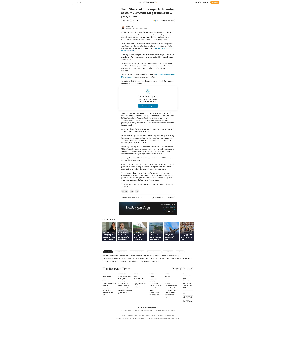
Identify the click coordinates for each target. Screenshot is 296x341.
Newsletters (168, 281)
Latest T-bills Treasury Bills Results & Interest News (115, 255)
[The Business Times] (146, 2)
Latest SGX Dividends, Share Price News (182, 258)
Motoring (152, 281)
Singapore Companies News (137, 252)
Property (105, 279)
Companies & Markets (124, 276)
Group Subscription (170, 288)
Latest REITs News (168, 252)
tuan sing (124, 191)
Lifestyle (151, 276)
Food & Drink (153, 279)
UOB (132, 191)
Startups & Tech (107, 290)
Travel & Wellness (154, 292)
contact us (130, 315)
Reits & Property (122, 281)
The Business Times (137, 310)
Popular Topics (108, 252)
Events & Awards (170, 294)
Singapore (105, 285)
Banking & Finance (123, 279)
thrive (184, 278)
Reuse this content (158, 197)
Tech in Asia (186, 281)
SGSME (184, 288)
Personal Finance (138, 281)
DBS (137, 191)
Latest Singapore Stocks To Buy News (128, 261)
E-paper (167, 276)
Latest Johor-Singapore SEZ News (111, 258)
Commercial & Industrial (109, 283)
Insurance (137, 287)
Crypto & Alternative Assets (139, 284)
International (106, 288)
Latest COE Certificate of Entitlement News (166, 255)
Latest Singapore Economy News (148, 261)
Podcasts (167, 283)
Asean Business (187, 283)
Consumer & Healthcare (125, 290)
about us (124, 315)
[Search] (80, 2)
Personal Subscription (171, 285)
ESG (104, 294)
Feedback (171, 197)
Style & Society (153, 283)
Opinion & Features (108, 292)
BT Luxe (151, 290)
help (136, 315)
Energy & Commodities (124, 283)
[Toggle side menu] (78, 2)
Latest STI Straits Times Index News (160, 258)
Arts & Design (153, 288)
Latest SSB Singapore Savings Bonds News (141, 255)
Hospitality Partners (155, 294)
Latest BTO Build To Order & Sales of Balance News (135, 258)
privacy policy (141, 315)
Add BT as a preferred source (165, 20)
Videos (167, 279)
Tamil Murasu (165, 310)
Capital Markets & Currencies (123, 293)
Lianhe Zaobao (148, 310)
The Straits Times (126, 310)
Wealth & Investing (139, 279)
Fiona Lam (129, 27)
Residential (106, 281)
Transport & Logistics (124, 288)
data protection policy (169, 315)
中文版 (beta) (168, 297)
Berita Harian (157, 310)
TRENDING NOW (107, 219)
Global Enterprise (187, 285)
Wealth (136, 276)
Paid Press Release (170, 290)
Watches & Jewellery (155, 285)
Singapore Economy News (153, 252)
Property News (179, 252)
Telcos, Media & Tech (124, 285)
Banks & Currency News (121, 252)
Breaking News (107, 276)
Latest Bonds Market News (109, 261)
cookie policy (159, 315)
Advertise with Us (170, 292)
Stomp (173, 310)
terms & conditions (150, 315)
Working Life (106, 297)
